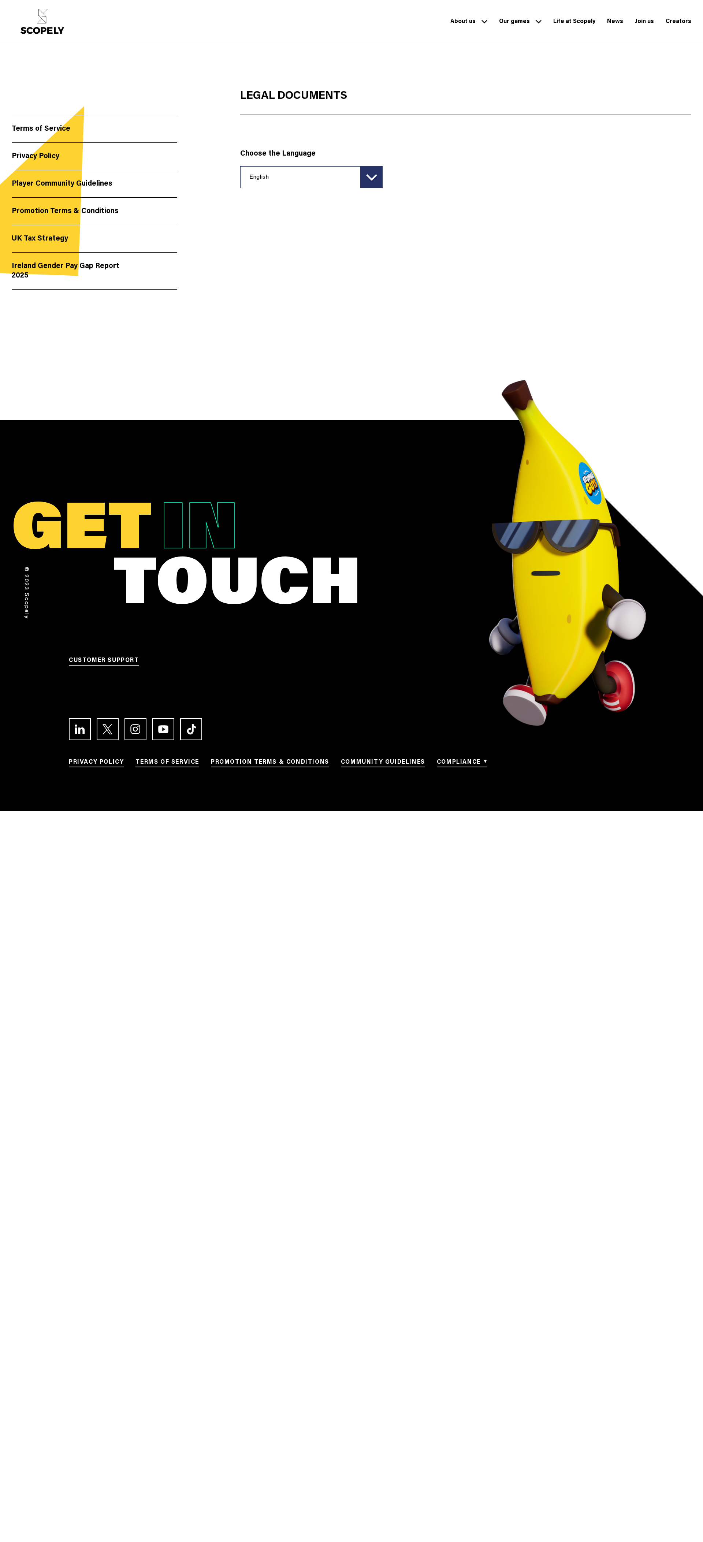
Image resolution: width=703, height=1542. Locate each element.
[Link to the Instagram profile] (135, 729)
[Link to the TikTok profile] (191, 729)
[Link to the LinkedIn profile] (80, 729)
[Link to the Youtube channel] (163, 729)
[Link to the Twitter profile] (108, 729)
